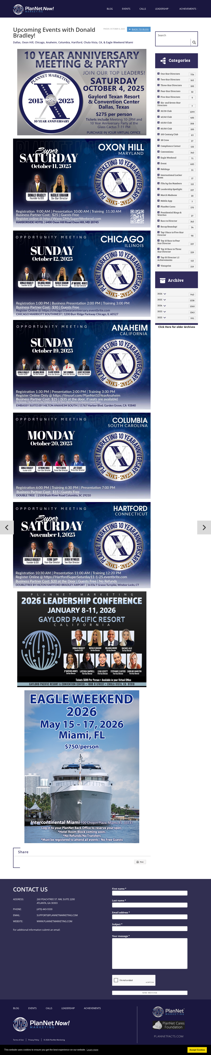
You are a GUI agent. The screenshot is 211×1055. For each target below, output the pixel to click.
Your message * (121, 936)
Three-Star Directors (171, 85)
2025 (159, 299)
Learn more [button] (92, 1050)
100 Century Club (169, 134)
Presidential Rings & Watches (169, 213)
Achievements (187, 8)
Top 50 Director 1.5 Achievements (168, 258)
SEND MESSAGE (149, 993)
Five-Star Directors (170, 96)
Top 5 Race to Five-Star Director (170, 233)
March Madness (169, 194)
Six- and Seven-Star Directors (169, 104)
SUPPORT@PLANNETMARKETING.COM (57, 915)
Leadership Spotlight (171, 189)
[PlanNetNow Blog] (33, 9)
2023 (159, 311)
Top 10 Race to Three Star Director (169, 250)
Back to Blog (140, 29)
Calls (143, 8)
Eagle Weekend (168, 157)
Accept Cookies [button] (197, 1050)
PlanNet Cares (168, 206)
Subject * (117, 924)
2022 (159, 317)
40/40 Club (166, 116)
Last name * (119, 900)
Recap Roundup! (169, 226)
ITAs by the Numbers (171, 183)
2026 (159, 293)
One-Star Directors (170, 73)
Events (126, 8)
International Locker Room (169, 176)
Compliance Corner (171, 145)
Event (164, 163)
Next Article (7, 527)
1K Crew (165, 139)
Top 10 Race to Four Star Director (168, 242)
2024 (159, 305)
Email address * (121, 912)
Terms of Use (18, 1040)
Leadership (162, 8)
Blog (110, 8)
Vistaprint (166, 265)
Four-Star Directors (170, 91)
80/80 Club (166, 128)
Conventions (167, 151)
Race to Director (169, 220)
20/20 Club (166, 110)
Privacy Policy (33, 1040)
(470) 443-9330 (44, 909)
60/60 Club (166, 122)
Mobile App (166, 200)
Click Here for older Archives (176, 327)
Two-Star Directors (170, 79)
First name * (119, 888)
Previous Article (204, 527)
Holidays (165, 169)
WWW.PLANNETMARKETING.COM (54, 921)
